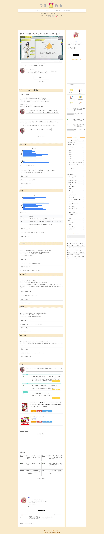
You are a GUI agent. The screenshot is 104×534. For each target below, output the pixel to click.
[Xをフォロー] (28, 506)
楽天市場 (39, 411)
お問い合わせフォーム (56, 530)
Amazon (33, 411)
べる (29, 497)
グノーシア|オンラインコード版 (37, 416)
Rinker (35, 407)
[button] (84, 84)
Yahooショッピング (47, 411)
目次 (40, 77)
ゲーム (27, 431)
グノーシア (22, 431)
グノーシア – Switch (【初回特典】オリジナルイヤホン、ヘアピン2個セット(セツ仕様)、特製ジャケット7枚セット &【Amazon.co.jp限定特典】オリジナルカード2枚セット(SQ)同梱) (46, 404)
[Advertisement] (41, 85)
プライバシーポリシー (47, 530)
